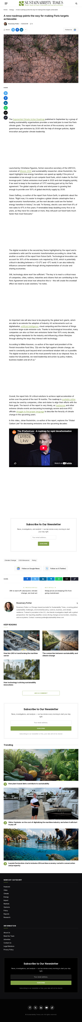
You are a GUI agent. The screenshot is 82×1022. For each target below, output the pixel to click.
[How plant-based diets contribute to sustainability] (41, 765)
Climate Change (10, 560)
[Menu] (6, 3)
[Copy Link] (6, 118)
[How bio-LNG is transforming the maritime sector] (22, 640)
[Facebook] (6, 98)
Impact (6, 900)
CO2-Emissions (24, 560)
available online (68, 399)
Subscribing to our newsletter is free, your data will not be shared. (41, 734)
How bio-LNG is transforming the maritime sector (21, 654)
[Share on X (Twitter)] (13, 30)
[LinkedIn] (6, 103)
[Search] (76, 3)
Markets (6, 904)
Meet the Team (9, 936)
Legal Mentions (9, 946)
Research (7, 917)
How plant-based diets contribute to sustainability (28, 784)
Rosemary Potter (13, 24)
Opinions (7, 907)
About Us (7, 933)
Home (5, 10)
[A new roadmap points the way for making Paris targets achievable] (41, 58)
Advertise (7, 939)
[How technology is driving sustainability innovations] (22, 670)
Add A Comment (41, 693)
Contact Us (7, 943)
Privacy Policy (9, 950)
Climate (6, 893)
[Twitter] (6, 93)
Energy (12, 10)
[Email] (6, 113)
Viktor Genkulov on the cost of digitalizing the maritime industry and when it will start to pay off (42, 823)
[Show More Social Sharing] (25, 30)
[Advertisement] (43, 102)
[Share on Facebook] (17, 30)
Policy (34, 560)
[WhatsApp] (6, 108)
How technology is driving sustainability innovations (20, 683)
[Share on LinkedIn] (21, 30)
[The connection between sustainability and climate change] (60, 640)
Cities (5, 890)
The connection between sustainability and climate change (60, 654)
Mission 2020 (25, 171)
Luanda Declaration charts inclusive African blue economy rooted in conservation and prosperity (41, 864)
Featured (7, 887)
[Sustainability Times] (41, 3)
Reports (6, 914)
